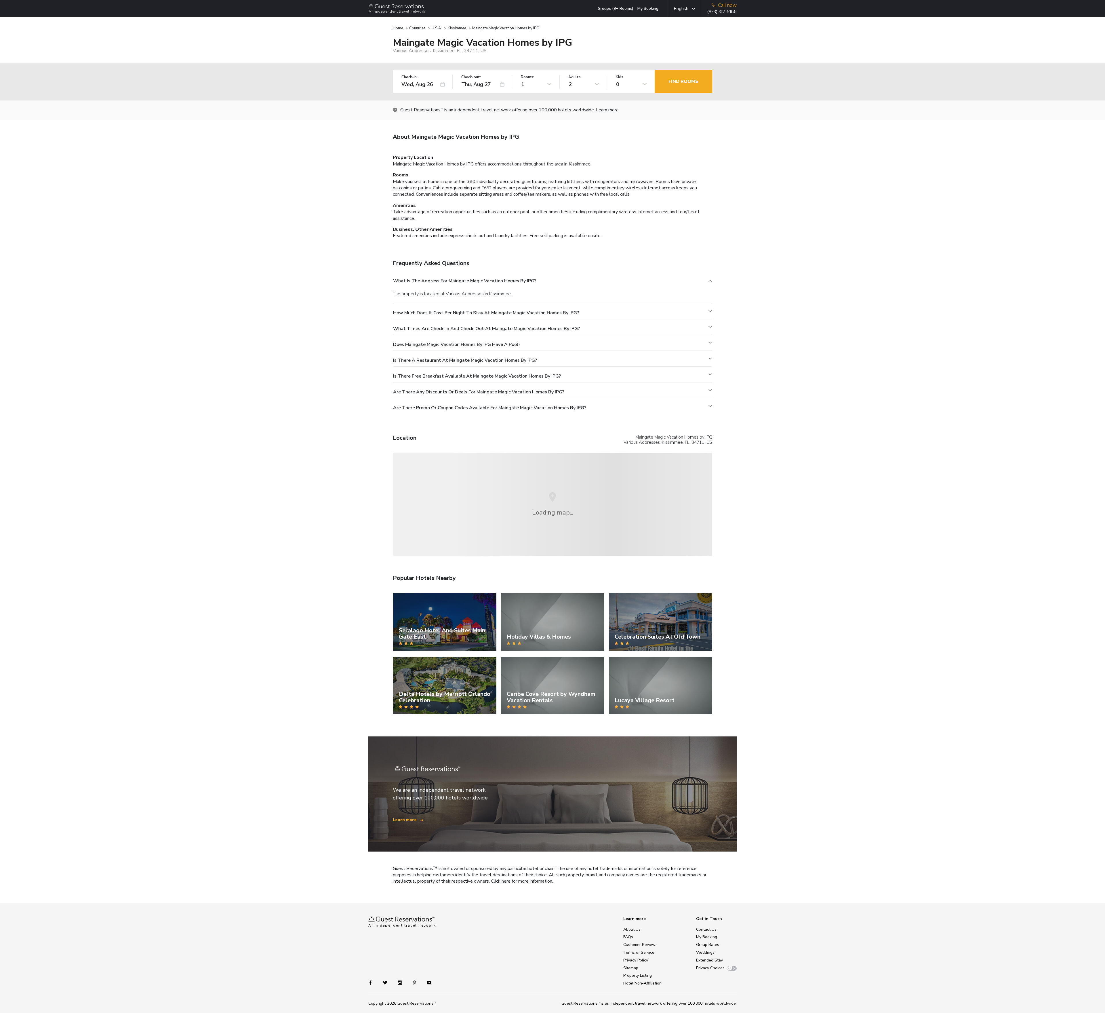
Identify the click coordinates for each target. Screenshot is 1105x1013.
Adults (574, 77)
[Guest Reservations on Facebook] (373, 982)
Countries (417, 28)
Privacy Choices (710, 968)
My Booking (647, 8)
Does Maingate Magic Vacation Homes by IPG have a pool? (456, 344)
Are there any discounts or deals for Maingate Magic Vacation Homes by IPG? (478, 392)
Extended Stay (709, 960)
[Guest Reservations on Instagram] (400, 982)
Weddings (705, 952)
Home (398, 28)
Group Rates (707, 944)
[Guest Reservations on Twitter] (385, 982)
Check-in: (409, 77)
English (681, 8)
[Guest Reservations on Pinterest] (415, 982)
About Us (632, 929)
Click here (500, 881)
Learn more (607, 110)
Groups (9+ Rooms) (615, 8)
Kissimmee (457, 28)
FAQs (628, 937)
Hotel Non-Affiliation (642, 983)
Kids (619, 77)
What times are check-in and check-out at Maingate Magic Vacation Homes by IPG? (486, 328)
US (709, 442)
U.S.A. (437, 28)
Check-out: (471, 77)
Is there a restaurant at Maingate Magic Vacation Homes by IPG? (465, 360)
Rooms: (527, 77)
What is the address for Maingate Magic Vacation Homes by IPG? (464, 281)
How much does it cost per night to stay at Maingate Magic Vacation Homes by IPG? (486, 313)
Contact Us (706, 929)
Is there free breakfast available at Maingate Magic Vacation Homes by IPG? (477, 376)
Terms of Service (638, 952)
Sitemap (630, 968)
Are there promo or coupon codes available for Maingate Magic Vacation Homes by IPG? (489, 408)
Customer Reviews (640, 944)
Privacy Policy (635, 960)
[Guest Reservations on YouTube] (426, 982)
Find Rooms (683, 81)
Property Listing (637, 975)
